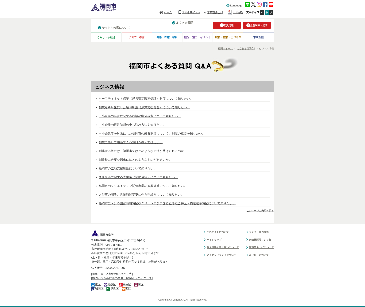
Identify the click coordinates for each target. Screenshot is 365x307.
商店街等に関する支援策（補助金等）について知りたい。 (138, 177)
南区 (141, 284)
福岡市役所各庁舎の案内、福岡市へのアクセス (122, 278)
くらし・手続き (106, 37)
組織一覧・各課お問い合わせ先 (112, 274)
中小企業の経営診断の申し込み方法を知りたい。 (132, 124)
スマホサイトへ (191, 12)
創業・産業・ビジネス (228, 37)
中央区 (127, 284)
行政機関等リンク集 (260, 239)
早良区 (114, 288)
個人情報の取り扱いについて (223, 247)
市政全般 (258, 37)
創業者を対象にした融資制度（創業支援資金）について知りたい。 (144, 107)
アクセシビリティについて (221, 254)
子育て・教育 (137, 37)
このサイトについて (218, 232)
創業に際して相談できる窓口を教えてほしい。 (131, 142)
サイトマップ (214, 239)
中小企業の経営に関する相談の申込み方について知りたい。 (140, 116)
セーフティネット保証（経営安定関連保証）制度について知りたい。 (146, 98)
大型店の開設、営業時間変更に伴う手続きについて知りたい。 (141, 194)
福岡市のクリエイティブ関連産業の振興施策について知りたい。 (143, 185)
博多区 (111, 284)
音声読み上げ (215, 12)
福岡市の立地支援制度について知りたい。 (127, 168)
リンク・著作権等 (259, 232)
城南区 (99, 288)
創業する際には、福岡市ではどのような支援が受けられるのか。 (143, 151)
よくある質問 (184, 22)
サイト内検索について (116, 27)
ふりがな (238, 12)
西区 (128, 288)
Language (236, 5)
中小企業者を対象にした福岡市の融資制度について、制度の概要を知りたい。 (152, 133)
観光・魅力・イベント (197, 37)
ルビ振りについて (259, 254)
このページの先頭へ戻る (260, 210)
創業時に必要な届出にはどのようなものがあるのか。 (135, 159)
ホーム (168, 12)
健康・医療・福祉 (167, 37)
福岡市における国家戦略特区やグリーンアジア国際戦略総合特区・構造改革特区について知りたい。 (167, 203)
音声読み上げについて (261, 247)
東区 (98, 284)
